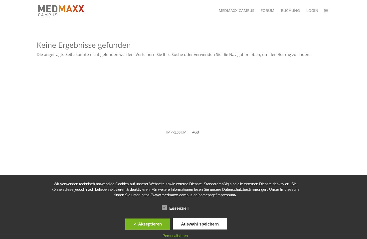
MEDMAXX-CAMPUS (236, 11)
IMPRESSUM (176, 132)
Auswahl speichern (200, 224)
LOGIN (312, 11)
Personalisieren (175, 236)
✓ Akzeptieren (148, 224)
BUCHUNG (290, 11)
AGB (195, 132)
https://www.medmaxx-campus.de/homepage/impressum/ (189, 195)
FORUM (267, 11)
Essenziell (178, 208)
